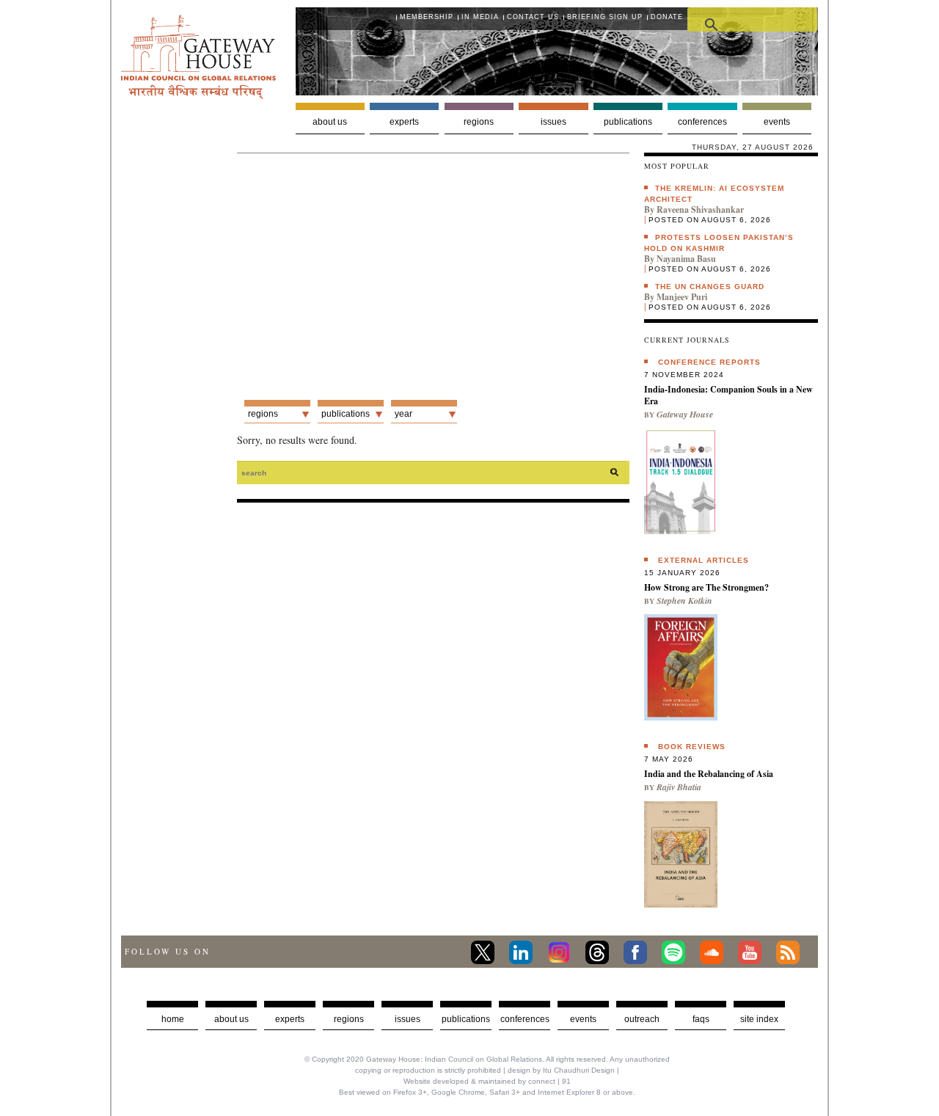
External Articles (703, 560)
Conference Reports (709, 362)
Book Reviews (692, 747)
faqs (701, 1019)
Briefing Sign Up (605, 17)
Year (403, 414)
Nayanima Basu (686, 258)
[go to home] (198, 95)
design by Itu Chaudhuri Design (561, 1070)
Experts (404, 122)
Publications (628, 122)
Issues (553, 122)
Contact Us (533, 17)
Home (172, 1019)
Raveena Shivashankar (700, 209)
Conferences (702, 122)
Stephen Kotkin (684, 600)
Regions (479, 122)
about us (231, 1019)
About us (330, 122)
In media (480, 17)
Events (777, 122)
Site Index (759, 1019)
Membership (426, 17)
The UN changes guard (709, 286)
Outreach (642, 1019)
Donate (667, 17)
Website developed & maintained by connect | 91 (487, 1081)
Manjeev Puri (682, 297)
